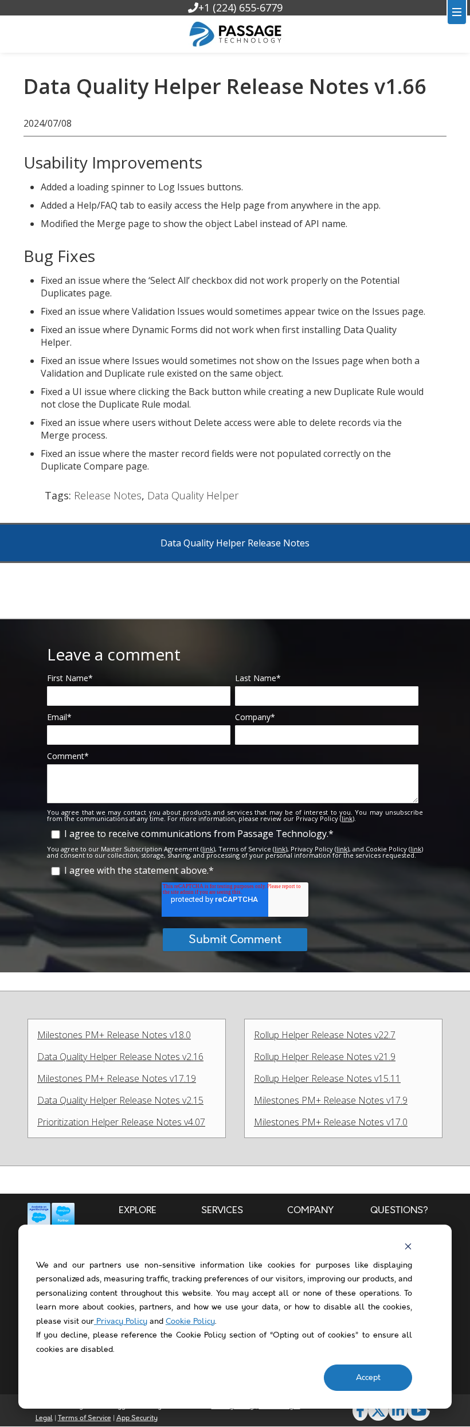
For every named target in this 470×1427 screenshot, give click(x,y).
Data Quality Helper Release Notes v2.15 (120, 1100)
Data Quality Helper (192, 495)
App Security (137, 1418)
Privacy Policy (120, 1321)
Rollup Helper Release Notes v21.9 (324, 1056)
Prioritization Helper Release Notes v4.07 (121, 1122)
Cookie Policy (190, 1321)
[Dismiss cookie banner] (408, 1246)
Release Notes (108, 495)
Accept (368, 1377)
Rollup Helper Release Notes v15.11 (327, 1078)
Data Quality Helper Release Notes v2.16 (120, 1056)
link (347, 818)
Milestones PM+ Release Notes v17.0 (331, 1122)
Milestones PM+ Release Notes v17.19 (116, 1078)
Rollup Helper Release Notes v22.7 (324, 1035)
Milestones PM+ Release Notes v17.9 (331, 1100)
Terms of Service (84, 1418)
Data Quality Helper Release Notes (235, 543)
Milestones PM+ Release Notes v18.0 (114, 1035)
